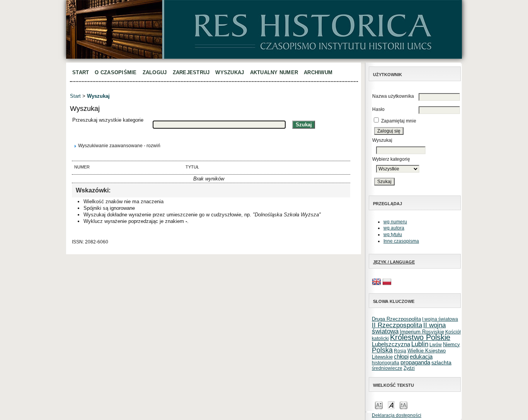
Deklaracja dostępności (396, 415)
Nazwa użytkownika (393, 96)
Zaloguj (155, 72)
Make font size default (391, 404)
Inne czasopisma (401, 241)
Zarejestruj (191, 72)
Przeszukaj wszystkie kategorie (107, 120)
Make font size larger (403, 404)
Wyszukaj (229, 72)
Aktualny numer (274, 72)
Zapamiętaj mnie (398, 121)
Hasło (378, 109)
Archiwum (318, 72)
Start (80, 72)
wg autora (393, 228)
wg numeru (395, 221)
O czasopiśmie (115, 72)
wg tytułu (392, 234)
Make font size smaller (379, 404)
